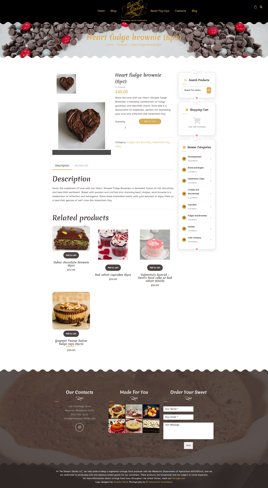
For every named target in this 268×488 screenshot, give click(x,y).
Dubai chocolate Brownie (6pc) (71, 264)
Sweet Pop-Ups (159, 11)
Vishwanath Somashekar (160, 482)
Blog (194, 11)
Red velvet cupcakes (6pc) (113, 274)
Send (188, 445)
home (109, 44)
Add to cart (71, 255)
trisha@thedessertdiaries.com (79, 418)
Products (122, 44)
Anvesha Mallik (120, 482)
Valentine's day (161, 142)
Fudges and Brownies (139, 142)
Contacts (180, 11)
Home (101, 11)
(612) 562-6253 (79, 414)
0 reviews (120, 87)
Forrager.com (178, 478)
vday (118, 146)
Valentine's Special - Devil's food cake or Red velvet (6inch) (155, 278)
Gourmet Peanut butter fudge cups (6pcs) (71, 342)
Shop (113, 11)
